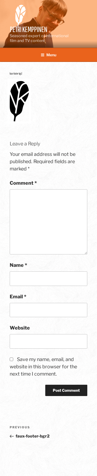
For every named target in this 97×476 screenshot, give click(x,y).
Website (20, 328)
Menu (51, 54)
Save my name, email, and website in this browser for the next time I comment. (43, 366)
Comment (23, 183)
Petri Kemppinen (28, 29)
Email (18, 296)
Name (18, 265)
